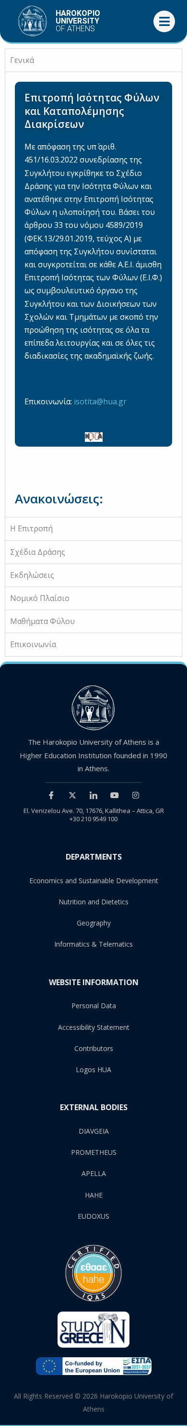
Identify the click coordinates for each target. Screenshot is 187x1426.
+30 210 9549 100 (93, 818)
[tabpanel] (93, 294)
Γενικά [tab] (22, 60)
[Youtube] (114, 795)
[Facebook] (51, 795)
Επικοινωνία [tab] (33, 644)
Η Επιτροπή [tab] (31, 528)
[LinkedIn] (93, 795)
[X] (72, 795)
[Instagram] (136, 795)
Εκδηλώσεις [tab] (32, 575)
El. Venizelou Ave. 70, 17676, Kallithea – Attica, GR (93, 810)
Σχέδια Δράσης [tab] (37, 552)
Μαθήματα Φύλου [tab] (42, 621)
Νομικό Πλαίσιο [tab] (40, 598)
